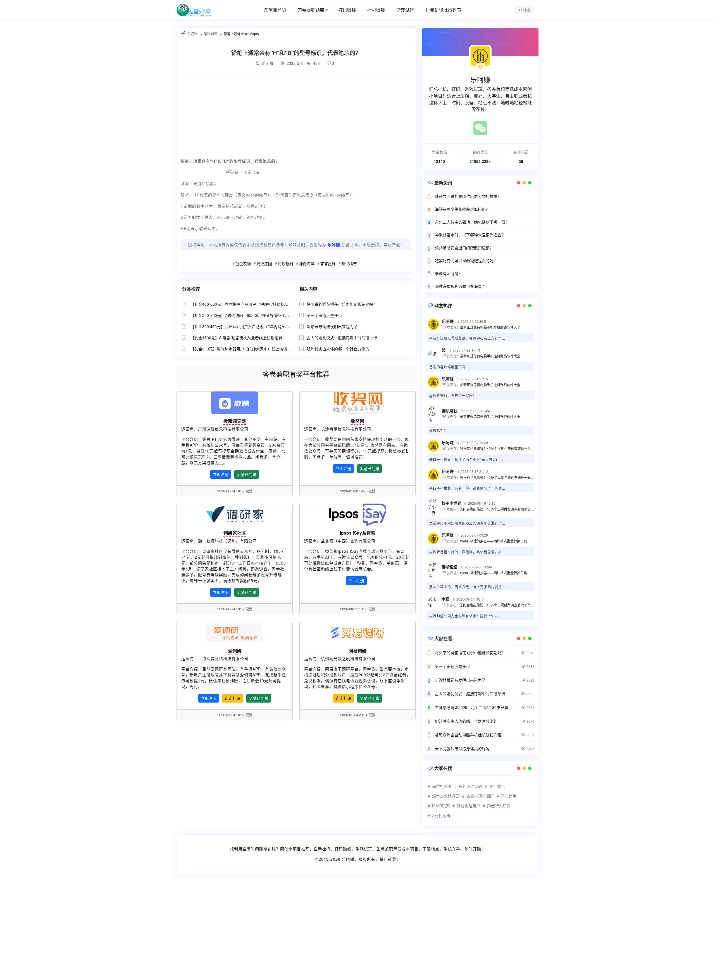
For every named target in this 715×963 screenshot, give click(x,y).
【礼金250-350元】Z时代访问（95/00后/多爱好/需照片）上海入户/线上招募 (256, 315)
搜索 (526, 10)
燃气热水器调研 (445, 796)
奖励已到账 (246, 474)
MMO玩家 (441, 805)
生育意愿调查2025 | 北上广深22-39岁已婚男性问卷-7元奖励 (474, 707)
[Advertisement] (296, 114)
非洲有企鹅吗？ (448, 273)
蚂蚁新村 (285, 263)
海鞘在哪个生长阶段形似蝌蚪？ (462, 209)
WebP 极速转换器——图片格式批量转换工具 (493, 541)
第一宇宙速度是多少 (324, 315)
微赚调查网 (234, 421)
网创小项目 (290, 848)
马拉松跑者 (442, 786)
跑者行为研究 (499, 805)
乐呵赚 (348, 859)
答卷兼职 (384, 848)
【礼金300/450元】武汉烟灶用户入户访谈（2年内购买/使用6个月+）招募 (254, 326)
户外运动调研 (470, 786)
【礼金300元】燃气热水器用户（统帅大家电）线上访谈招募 (242, 349)
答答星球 (328, 263)
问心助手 (508, 796)
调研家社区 (234, 533)
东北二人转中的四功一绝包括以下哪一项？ (472, 222)
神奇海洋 (306, 263)
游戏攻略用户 (468, 805)
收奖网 (357, 421)
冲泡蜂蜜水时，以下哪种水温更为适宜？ (470, 235)
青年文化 (497, 786)
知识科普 (349, 263)
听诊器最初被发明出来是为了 (332, 326)
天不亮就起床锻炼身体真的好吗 (462, 748)
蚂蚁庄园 (264, 263)
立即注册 (220, 474)
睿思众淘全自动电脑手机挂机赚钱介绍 (468, 734)
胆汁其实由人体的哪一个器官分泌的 (338, 349)
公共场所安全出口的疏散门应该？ (464, 247)
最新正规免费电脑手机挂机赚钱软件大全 (490, 327)
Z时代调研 (441, 815)
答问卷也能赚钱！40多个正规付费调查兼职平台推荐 (499, 448)
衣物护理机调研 (480, 796)
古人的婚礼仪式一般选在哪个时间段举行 (342, 337)
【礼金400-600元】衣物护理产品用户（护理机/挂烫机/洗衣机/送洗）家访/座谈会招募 (264, 304)
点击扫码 (232, 698)
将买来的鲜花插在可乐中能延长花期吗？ (342, 304)
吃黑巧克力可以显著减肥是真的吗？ (466, 260)
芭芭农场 (243, 263)
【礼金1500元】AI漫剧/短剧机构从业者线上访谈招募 (236, 337)
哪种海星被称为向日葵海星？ (460, 286)
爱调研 (234, 650)
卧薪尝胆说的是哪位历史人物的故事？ (468, 196)
